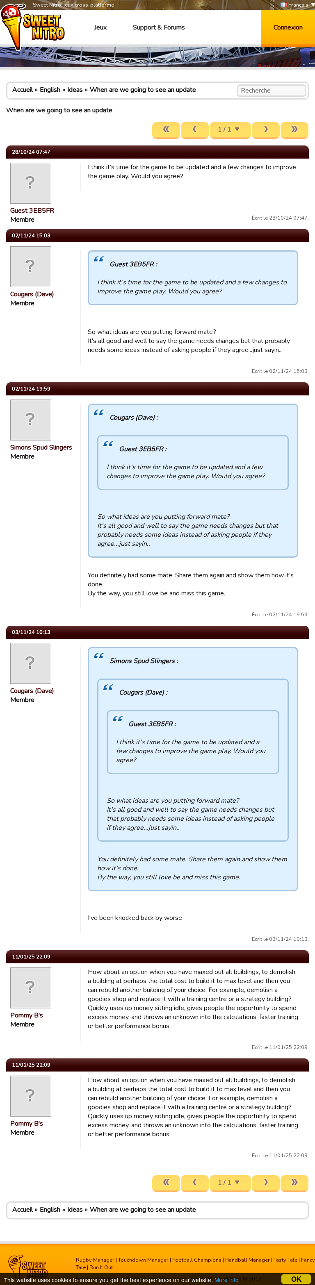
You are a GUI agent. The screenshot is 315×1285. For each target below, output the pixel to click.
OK (296, 1279)
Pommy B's (26, 1015)
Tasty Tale (285, 1260)
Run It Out (101, 1267)
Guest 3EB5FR (32, 210)
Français (297, 5)
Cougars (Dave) (32, 294)
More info (227, 1280)
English (50, 89)
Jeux (100, 27)
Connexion (288, 27)
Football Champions (196, 1260)
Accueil (22, 89)
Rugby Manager (95, 1260)
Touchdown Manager (143, 1260)
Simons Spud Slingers (41, 447)
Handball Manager (247, 1260)
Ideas (75, 89)
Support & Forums (159, 27)
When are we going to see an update (143, 89)
